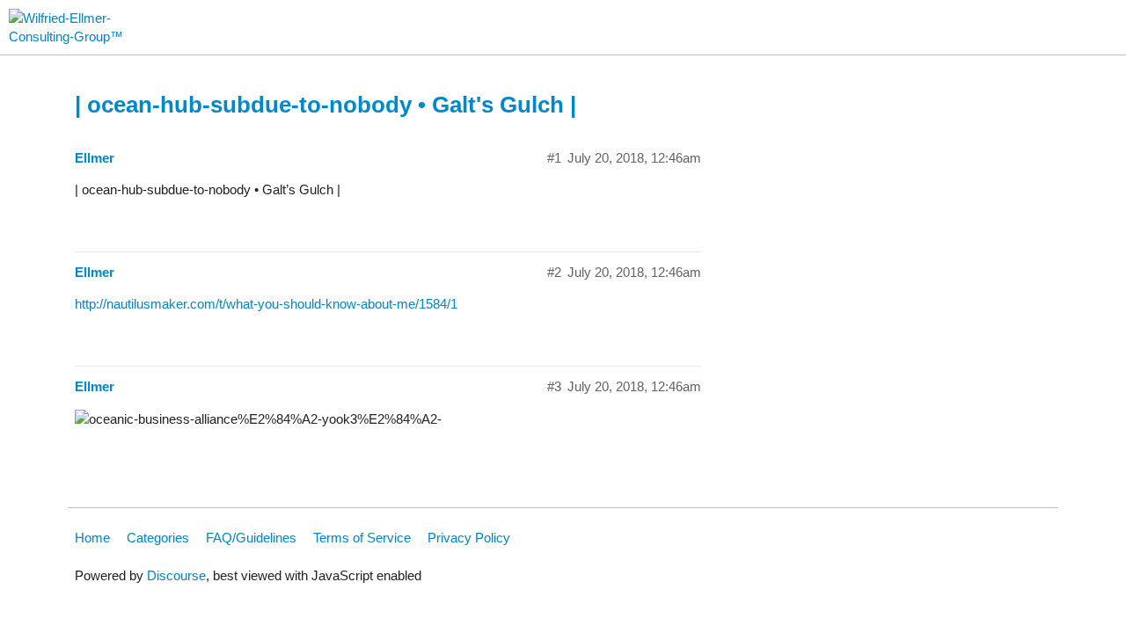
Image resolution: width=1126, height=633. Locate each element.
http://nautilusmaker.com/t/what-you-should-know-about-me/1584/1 (266, 303)
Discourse (176, 575)
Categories (158, 537)
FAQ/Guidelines (251, 537)
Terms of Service (362, 537)
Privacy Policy (469, 537)
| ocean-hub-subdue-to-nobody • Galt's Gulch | (325, 104)
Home (92, 537)
